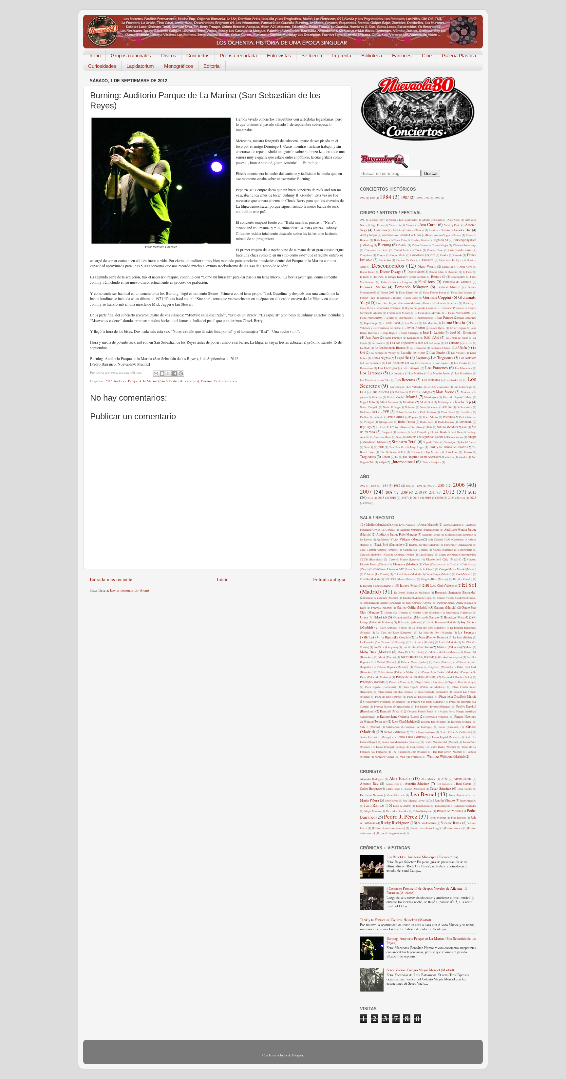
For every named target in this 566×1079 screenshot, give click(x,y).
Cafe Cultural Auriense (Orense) (379, 549)
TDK (381, 447)
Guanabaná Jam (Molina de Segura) (416, 617)
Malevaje (377, 397)
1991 (427, 197)
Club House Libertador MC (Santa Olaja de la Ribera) (403, 569)
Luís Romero (423, 805)
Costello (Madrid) (370, 579)
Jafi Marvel (411, 323)
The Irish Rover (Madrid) (447, 751)
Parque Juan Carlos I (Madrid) (439, 672)
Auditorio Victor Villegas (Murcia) (399, 539)
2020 (439, 498)
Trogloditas (368, 456)
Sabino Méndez (447, 427)
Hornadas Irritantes (389, 308)
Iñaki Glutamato (467, 317)
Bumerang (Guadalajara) (458, 544)
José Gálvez (391, 800)
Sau (398, 437)
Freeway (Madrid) (381, 607)
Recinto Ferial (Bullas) (421, 711)
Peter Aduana (430, 417)
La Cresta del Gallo (457, 337)
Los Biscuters (395, 363)
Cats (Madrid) (426, 554)
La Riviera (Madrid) (422, 642)
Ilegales (390, 317)
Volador (463, 457)
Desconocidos (387, 265)
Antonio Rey (369, 783)
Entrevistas (279, 55)
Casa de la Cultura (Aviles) (399, 554)
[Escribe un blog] (162, 373)
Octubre (433, 407)
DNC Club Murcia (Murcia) (400, 579)
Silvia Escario (427, 823)
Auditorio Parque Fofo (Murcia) (396, 534)
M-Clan (399, 392)
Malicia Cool (394, 397)
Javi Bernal (423, 794)
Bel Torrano (443, 784)
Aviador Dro (462, 230)
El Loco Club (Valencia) (441, 585)
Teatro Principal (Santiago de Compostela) (400, 746)
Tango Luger (417, 447)
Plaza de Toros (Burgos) (388, 696)
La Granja (434, 343)
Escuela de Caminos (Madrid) (381, 597)
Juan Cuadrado (468, 800)
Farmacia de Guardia (457, 282)
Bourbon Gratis (419, 240)
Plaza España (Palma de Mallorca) (424, 687)
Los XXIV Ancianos (437, 386)
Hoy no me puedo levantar (420, 308)
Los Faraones (436, 367)
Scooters (411, 437)
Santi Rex (456, 432)
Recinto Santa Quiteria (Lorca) (399, 716)
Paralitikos (466, 412)
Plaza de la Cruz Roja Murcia (457, 696)
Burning (206, 381)
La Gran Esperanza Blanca (407, 343)
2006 (459, 484)
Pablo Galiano (428, 412)
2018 (416, 498)
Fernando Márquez (411, 287)
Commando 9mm (460, 250)
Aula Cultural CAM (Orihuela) (445, 539)
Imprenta (341, 55)
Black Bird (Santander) (389, 544)
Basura (457, 235)
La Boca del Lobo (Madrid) (428, 627)
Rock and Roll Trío (386, 427)
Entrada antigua (329, 579)
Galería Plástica (459, 55)
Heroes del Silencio (433, 303)
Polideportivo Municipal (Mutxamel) (385, 701)
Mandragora (431, 397)
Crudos (444, 255)
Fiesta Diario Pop (408, 292)
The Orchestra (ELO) (393, 452)
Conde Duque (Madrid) (438, 574)
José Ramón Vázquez (441, 800)
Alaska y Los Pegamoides (402, 219)
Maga (426, 392)
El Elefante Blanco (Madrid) (375, 585)
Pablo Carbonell (405, 412)
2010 (418, 492)
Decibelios (385, 260)
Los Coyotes (441, 363)
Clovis (418, 250)
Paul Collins (396, 417)
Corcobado (417, 255)
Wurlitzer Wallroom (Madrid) (446, 756)
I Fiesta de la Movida (398, 312)
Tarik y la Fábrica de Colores (447, 447)
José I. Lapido (433, 332)
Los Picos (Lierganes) (386, 647)
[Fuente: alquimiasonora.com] (388, 828)
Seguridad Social (432, 437)
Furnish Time (367, 297)
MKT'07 (413, 392)
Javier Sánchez (457, 795)
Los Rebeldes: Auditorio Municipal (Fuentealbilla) (422, 857)
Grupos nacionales (131, 55)
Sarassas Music (382, 437)
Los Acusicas (467, 358)
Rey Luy (365, 427)
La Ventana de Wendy (383, 352)
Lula (363, 392)
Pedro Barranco (225, 381)
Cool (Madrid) (464, 574)
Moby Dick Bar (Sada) (411, 652)
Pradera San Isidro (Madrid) (427, 701)
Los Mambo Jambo (439, 373)
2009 (404, 492)
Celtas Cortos (419, 245)
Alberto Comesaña (432, 219)
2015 (381, 498)
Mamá (411, 397)
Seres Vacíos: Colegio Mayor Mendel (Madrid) (420, 970)
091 (362, 219)
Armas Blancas (415, 230)
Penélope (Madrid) (372, 682)
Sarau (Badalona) (449, 727)
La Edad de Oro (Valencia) (435, 632)
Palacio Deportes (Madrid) (392, 667)
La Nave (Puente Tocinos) (431, 637)
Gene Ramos (465, 788)
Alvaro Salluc (463, 779)
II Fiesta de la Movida (427, 312)
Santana (401, 432)
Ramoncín (465, 422)
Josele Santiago (409, 332)
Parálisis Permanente (371, 417)
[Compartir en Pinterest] (181, 373)
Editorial (211, 66)
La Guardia (452, 343)
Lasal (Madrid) (447, 642)
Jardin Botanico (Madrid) (441, 622)
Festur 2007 (387, 292)
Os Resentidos (464, 407)
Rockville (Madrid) (461, 721)
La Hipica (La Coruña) (395, 637)
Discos (168, 55)
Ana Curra (428, 224)
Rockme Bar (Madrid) (433, 721)
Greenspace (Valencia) (459, 612)
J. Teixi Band (391, 323)
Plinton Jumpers (467, 417)
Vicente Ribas (451, 823)
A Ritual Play (376, 219)
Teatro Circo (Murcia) (411, 737)
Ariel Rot (397, 230)
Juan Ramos (374, 805)
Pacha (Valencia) (443, 662)
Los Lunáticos (397, 373)
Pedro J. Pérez (400, 816)
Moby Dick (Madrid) (375, 652)
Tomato (415, 452)
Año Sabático (389, 235)
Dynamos (453, 272)
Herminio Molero (409, 303)
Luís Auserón (380, 392)
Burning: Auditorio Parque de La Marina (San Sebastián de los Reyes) (431, 940)
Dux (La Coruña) (462, 579)
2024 (462, 498)
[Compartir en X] (168, 373)
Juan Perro (372, 337)
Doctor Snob (415, 272)
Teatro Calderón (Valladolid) (456, 732)
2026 (366, 503)
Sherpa (472, 437)
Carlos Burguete (370, 788)
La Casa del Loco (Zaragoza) (394, 632)
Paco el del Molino (449, 811)
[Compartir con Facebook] (174, 373)
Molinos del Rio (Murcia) (444, 652)
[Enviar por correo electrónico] (156, 373)
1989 (418, 197)
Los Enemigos (387, 368)
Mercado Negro (452, 397)
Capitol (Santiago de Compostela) (452, 549)
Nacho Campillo (369, 407)
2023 (451, 498)
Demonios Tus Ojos (450, 260)
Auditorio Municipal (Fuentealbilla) (419, 529)
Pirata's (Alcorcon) (399, 682)
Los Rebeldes (405, 379)
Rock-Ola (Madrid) (404, 721)
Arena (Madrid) (428, 524)
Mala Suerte (445, 391)
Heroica (453, 303)
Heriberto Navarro (371, 795)
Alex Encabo (400, 778)
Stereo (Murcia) (394, 732)
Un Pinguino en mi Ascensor (421, 457)
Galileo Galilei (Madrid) (413, 607)
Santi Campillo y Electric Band (428, 432)
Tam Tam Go (396, 447)
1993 (437, 197)
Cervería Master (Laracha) (404, 559)
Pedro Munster (438, 817)
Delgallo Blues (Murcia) (434, 579)
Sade (464, 427)
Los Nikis (385, 380)
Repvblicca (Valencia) (436, 716)
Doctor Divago (390, 271)
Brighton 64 (440, 240)
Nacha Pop (463, 402)
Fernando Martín (373, 287)
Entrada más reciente (111, 579)
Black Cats (399, 240)
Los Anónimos (373, 363)
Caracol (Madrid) (370, 554)
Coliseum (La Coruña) (376, 574)
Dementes (427, 260)
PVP (386, 411)
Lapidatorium (140, 66)
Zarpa (382, 462)
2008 (389, 492)
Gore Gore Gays (385, 303)
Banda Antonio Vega (437, 235)
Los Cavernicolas (419, 363)
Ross (420, 427)
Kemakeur (413, 337)
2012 (108, 381)
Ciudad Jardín (401, 250)
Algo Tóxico (377, 225)
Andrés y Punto (452, 225)
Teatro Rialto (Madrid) (443, 746)
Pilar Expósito (458, 817)
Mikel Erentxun (389, 402)
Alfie (444, 779)
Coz (432, 255)
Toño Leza (451, 452)
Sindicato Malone (375, 442)
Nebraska (410, 407)
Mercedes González (397, 811)
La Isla (468, 343)
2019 (427, 498)
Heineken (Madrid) (456, 617)
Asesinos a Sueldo (438, 230)
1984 (385, 196)
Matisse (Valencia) (449, 647)
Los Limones (371, 373)
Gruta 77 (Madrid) (373, 617)
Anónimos (380, 230)
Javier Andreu (415, 328)
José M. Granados (463, 332)
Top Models (432, 452)
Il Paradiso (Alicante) (410, 622)
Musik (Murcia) (387, 657)
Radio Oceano (446, 422)
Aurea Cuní (392, 784)
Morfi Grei (426, 402)
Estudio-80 (438, 276)
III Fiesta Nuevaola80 (456, 312)
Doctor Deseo (367, 272)
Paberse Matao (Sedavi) (414, 662)
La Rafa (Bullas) (462, 637)
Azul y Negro (368, 235)
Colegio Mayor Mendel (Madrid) (457, 569)
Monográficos (178, 66)
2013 (472, 492)
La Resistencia (418, 348)
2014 (370, 498)
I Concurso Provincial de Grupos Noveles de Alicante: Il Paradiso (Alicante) (427, 890)
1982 (362, 197)
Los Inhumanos (463, 368)
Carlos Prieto (393, 788)
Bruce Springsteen (464, 240)
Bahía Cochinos (411, 235)
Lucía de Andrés (402, 805)
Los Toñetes (396, 386)
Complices (366, 255)
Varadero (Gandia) (385, 756)
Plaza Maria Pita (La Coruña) (395, 691)
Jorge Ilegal (389, 332)
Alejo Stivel (453, 219)
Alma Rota (394, 225)
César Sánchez (440, 788)
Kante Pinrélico (393, 337)
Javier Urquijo (458, 328)
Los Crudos (460, 363)
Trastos (468, 452)
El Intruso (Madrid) (408, 585)
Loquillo (402, 357)
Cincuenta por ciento (376, 250)
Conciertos (198, 55)
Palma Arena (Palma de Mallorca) (398, 672)
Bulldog (368, 245)
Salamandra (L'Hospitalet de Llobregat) (409, 727)
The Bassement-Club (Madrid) (409, 751)
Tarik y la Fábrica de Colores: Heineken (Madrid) (395, 920)
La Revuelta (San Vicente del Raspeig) (382, 642)
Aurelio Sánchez (417, 783)
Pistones (448, 417)
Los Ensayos (411, 368)
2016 (392, 498)
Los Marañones (463, 373)
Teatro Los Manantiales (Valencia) (401, 742)
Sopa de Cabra (431, 442)
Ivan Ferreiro (445, 317)
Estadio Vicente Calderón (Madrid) (456, 597)
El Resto (364, 276)
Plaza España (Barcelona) (380, 687)
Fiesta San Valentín (461, 292)
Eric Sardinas (418, 276)
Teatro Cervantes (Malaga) (375, 737)
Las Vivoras (457, 352)
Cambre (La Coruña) (415, 549)
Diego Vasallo (427, 266)
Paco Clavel (448, 412)
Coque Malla (397, 255)
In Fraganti (405, 317)
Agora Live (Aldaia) (402, 524)
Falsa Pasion (388, 282)
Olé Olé (447, 407)
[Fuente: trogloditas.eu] (392, 833)
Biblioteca (371, 55)
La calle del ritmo (413, 352)
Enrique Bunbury (397, 276)
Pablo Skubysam (422, 811)
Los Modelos (367, 380)
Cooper (381, 255)
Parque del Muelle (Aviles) (457, 677)
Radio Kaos (426, 422)
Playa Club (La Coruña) (429, 682)
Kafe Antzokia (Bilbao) (393, 627)
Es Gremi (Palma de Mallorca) (412, 592)
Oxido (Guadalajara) (450, 657)
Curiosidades (102, 66)
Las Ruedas (437, 352)
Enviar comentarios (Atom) (129, 590)
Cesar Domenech (415, 788)
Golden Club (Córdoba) (426, 612)
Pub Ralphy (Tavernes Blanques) (433, 706)
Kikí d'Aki (431, 337)
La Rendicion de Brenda (390, 348)
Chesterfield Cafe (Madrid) (443, 559)
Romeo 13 (407, 427)
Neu (422, 407)
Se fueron (311, 55)
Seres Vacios (455, 437)
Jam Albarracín (396, 795)
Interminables (424, 317)
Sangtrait (387, 432)
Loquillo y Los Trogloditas (434, 357)
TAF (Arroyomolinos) (422, 732)
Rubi (429, 427)
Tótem (386, 457)
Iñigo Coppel (371, 323)
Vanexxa (449, 457)
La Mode (365, 348)
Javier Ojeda (437, 328)
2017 (404, 498)
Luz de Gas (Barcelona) (417, 647)
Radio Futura (406, 422)
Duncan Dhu (436, 272)
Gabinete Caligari (390, 297)
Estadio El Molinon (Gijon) (417, 597)
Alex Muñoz (428, 779)
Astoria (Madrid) (452, 524)
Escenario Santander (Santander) (455, 592)
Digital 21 (447, 266)
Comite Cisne (435, 250)
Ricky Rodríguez (395, 822)
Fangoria (407, 282)
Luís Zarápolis (442, 805)
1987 (405, 197)
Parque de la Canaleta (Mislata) (416, 677)
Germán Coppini (437, 297)
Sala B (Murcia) (370, 727)
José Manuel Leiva (413, 800)
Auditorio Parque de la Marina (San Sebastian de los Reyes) (156, 381)
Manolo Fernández (465, 805)
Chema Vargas (440, 245)
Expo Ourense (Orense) (419, 602)
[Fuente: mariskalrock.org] (424, 828)
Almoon (410, 225)
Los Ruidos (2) (453, 380)
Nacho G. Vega (391, 407)
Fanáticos (426, 281)
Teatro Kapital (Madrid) (445, 737)
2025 (473, 498)
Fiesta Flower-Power (434, 292)
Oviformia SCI (368, 412)
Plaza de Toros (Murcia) (421, 696)
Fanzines (402, 55)
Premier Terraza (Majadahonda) (392, 706)
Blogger (297, 1055)
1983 (372, 197)
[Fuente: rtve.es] (453, 828)
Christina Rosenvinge (464, 245)
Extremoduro (458, 276)
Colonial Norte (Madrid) (407, 574)
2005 (441, 485)
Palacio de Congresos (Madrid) (432, 667)
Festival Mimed (449, 287)
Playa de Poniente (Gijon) (461, 682)
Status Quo (450, 442)
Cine (427, 55)
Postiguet (369, 422)
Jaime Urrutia (453, 322)
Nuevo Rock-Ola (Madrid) (417, 657)
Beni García (463, 784)
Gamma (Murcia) (445, 607)
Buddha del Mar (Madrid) (424, 544)
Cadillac (402, 245)
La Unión (460, 347)
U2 (396, 457)
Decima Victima (405, 260)
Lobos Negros (381, 358)
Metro (468, 397)
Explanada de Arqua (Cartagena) (382, 602)
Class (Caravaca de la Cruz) (439, 564)
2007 (366, 491)
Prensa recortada (238, 55)
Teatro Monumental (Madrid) (441, 742)
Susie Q (368, 447)
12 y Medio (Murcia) (373, 524)
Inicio (95, 55)
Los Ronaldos (431, 380)
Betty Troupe (381, 240)
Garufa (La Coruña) (396, 612)
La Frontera (378, 343)
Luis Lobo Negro (463, 386)
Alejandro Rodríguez (372, 779)
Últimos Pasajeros (431, 462)
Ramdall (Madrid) (391, 711)
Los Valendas (414, 386)
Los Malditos (416, 373)
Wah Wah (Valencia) (411, 756)
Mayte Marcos (372, 811)
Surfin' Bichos (468, 442)
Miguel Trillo (367, 402)
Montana (408, 402)
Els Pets (378, 276)
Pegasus (413, 417)
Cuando (457, 255)
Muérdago (443, 402)
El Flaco (467, 272)
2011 (432, 492)
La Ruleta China (440, 348)
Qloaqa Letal (386, 422)
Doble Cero (465, 266)
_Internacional (403, 461)
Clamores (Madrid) (405, 564)
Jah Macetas (430, 323)
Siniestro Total (404, 442)
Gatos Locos (411, 297)
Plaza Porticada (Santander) (432, 691)
